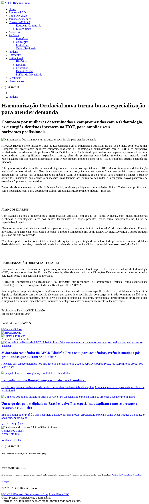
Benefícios (22, 38)
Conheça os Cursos (12, 430)
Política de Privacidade (29, 74)
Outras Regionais (26, 48)
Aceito (5, 481)
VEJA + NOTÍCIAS (13, 424)
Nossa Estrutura (10, 433)
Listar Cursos (23, 28)
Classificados (16, 81)
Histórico (21, 61)
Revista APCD (17, 12)
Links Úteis (22, 45)
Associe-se (15, 32)
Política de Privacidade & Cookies (127, 475)
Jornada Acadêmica (20, 19)
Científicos (15, 77)
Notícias (13, 51)
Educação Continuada (28, 25)
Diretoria (21, 64)
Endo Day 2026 (18, 15)
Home (12, 9)
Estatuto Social (24, 71)
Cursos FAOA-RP (19, 22)
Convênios (22, 41)
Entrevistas (15, 54)
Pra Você (14, 35)
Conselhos (22, 68)
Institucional (16, 58)
